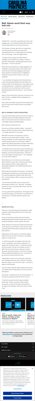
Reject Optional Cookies (17, 393)
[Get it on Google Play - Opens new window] (23, 357)
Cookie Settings (17, 388)
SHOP (26, 12)
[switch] (21, 12)
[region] (17, 383)
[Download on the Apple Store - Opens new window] (11, 356)
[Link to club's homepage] (3, 11)
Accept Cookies (17, 398)
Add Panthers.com (8, 334)
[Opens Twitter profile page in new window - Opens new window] (9, 34)
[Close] (32, 368)
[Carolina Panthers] (17, 364)
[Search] (29, 12)
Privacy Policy (21, 385)
